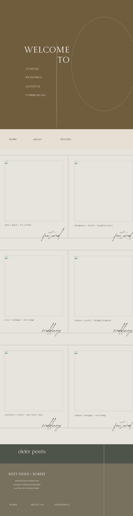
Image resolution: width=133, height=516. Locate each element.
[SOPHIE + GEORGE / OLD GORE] (103, 381)
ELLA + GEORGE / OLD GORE (19, 320)
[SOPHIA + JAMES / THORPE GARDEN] (103, 286)
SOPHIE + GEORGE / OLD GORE (90, 415)
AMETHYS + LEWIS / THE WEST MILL (24, 415)
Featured (52, 236)
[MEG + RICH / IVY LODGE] (34, 191)
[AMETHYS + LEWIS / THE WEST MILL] (34, 381)
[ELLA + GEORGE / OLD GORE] (34, 286)
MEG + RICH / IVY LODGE (18, 225)
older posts (32, 451)
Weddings (52, 331)
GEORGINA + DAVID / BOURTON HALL (93, 226)
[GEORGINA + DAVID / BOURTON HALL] (103, 191)
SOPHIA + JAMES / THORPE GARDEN (92, 321)
